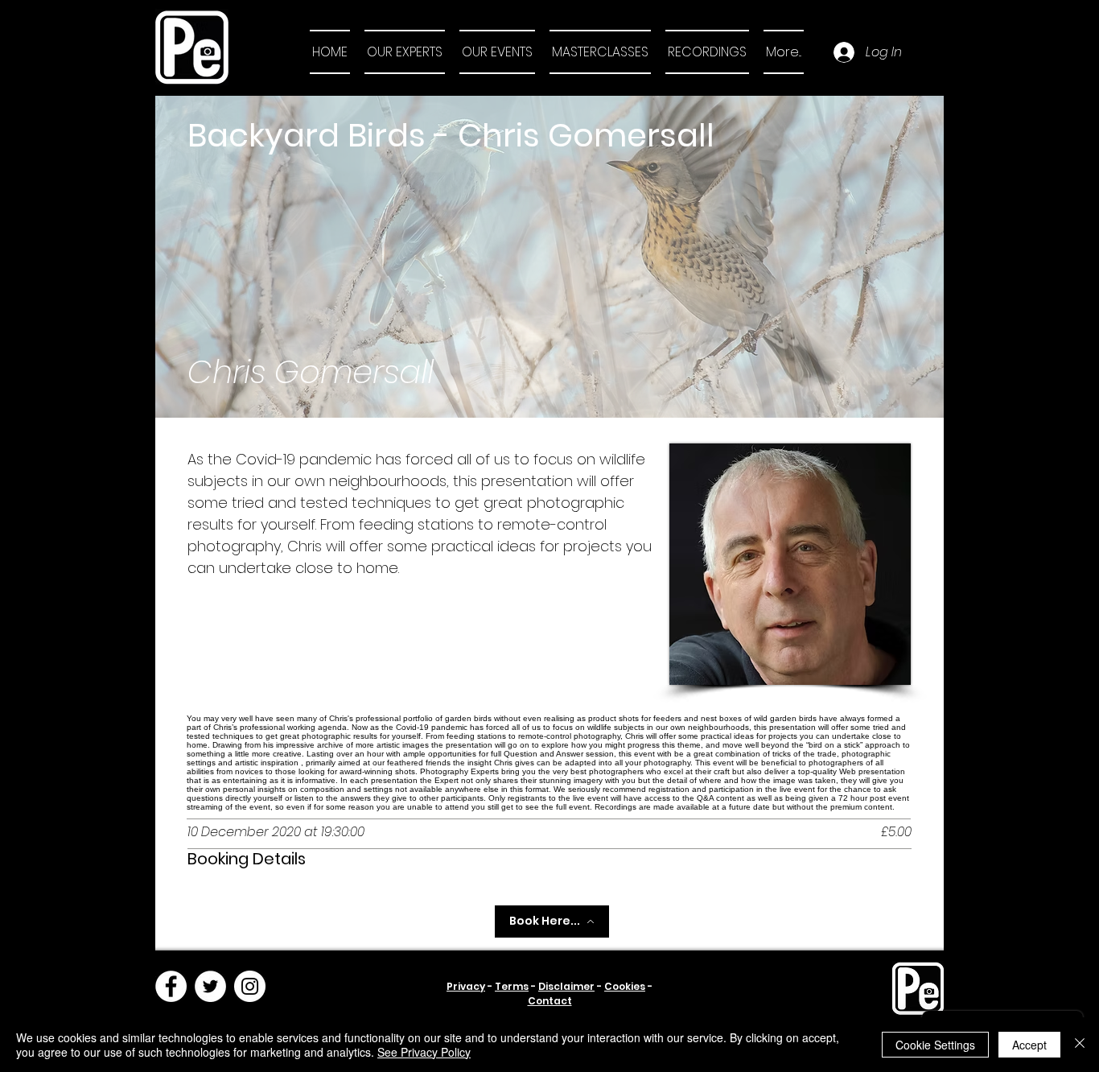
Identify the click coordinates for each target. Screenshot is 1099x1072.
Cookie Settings (935, 1045)
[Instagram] (249, 986)
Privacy (466, 986)
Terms (512, 986)
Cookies (624, 986)
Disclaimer (566, 986)
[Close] (1079, 1044)
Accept (1029, 1045)
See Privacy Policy (424, 1052)
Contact (550, 1001)
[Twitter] (210, 986)
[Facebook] (171, 986)
